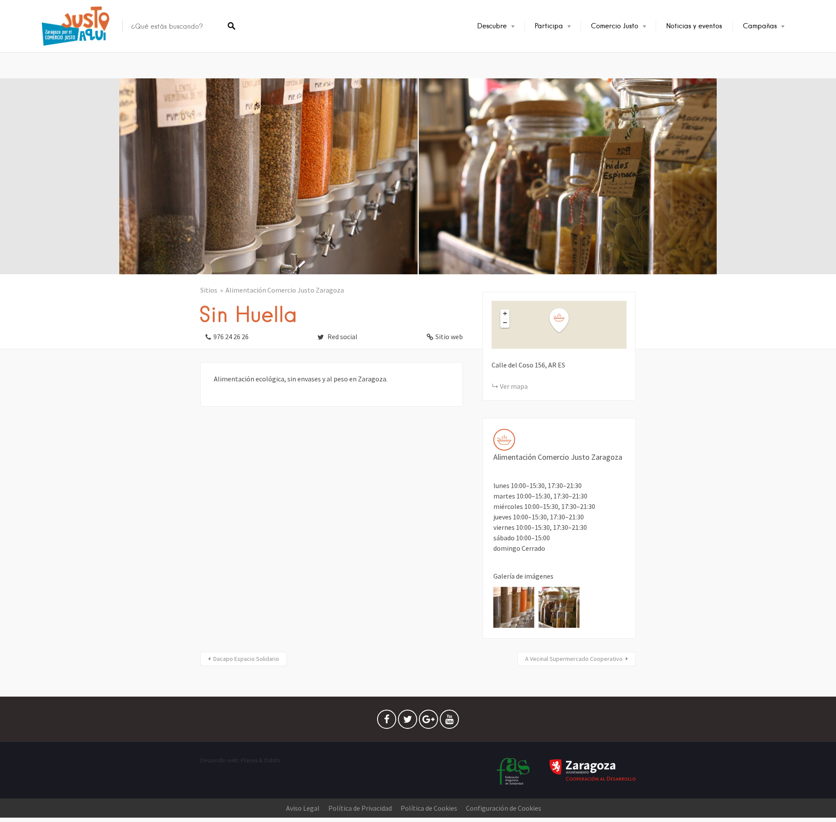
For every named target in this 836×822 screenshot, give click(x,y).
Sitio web (449, 336)
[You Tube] (449, 721)
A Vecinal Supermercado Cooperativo (574, 659)
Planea (249, 760)
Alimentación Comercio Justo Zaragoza (285, 290)
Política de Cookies (429, 808)
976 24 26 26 (231, 336)
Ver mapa (514, 386)
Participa (549, 26)
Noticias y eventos (694, 26)
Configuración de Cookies (503, 808)
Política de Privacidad (360, 808)
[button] (564, 321)
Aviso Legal (303, 808)
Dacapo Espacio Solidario (246, 659)
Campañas (760, 26)
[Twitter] (407, 721)
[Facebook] (386, 721)
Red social (341, 336)
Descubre (492, 26)
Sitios (208, 290)
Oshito (272, 760)
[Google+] (428, 721)
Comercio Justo (614, 26)
